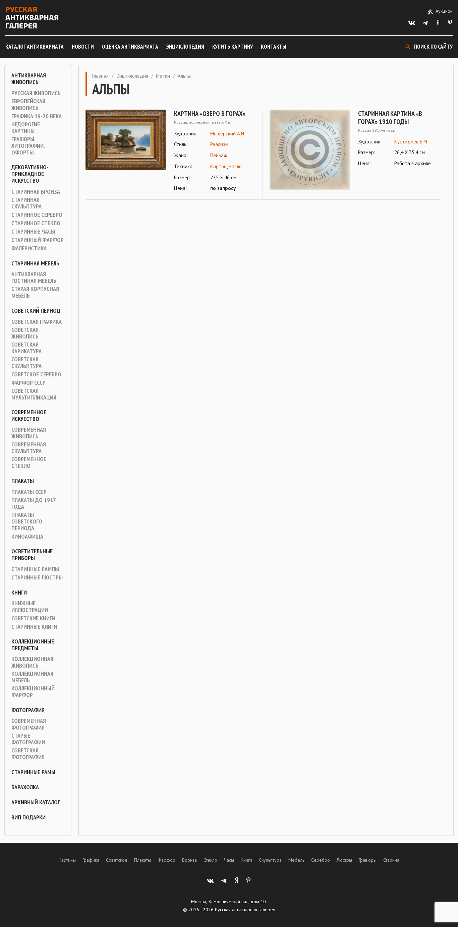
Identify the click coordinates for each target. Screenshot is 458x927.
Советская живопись (25, 333)
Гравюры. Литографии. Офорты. (28, 146)
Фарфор (166, 860)
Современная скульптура (28, 447)
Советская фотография (28, 753)
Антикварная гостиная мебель (33, 277)
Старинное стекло (35, 223)
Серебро (320, 860)
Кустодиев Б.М (410, 141)
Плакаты (22, 481)
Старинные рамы (33, 772)
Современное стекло (28, 462)
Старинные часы (33, 231)
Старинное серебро (36, 214)
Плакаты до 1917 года (33, 503)
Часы (229, 860)
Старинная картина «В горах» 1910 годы (390, 118)
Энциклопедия (185, 46)
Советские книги (33, 618)
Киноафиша (27, 536)
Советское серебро (36, 374)
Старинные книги (34, 626)
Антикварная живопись (28, 78)
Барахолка (25, 787)
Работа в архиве (412, 163)
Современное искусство (28, 415)
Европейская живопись (28, 104)
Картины (67, 860)
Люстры (344, 860)
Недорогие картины (25, 127)
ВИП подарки (28, 817)
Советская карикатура (26, 348)
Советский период (35, 310)
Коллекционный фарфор (33, 691)
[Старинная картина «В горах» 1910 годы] (310, 150)
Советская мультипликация (33, 394)
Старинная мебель (35, 263)
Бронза (189, 860)
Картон (218, 166)
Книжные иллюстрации (29, 606)
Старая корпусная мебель (35, 292)
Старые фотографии (28, 739)
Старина (391, 860)
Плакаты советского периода (26, 521)
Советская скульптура (26, 362)
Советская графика (36, 321)
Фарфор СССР (28, 382)
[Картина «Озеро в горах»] (125, 151)
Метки (163, 76)
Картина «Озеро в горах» (209, 114)
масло (235, 166)
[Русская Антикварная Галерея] (31, 17)
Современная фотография (28, 724)
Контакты (273, 46)
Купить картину (232, 46)
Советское (116, 860)
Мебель (296, 860)
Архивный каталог (35, 802)
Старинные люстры (37, 577)
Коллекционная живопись (32, 662)
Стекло (210, 860)
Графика (90, 860)
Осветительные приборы (32, 554)
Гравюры (368, 860)
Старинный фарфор (37, 240)
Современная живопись (28, 433)
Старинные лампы (35, 569)
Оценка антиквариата (130, 46)
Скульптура (270, 860)
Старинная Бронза (35, 191)
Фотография (28, 710)
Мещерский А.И (227, 133)
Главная (100, 76)
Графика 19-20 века (36, 116)
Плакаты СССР (29, 492)
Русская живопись (36, 93)
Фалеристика (29, 248)
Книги (19, 592)
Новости (83, 46)
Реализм (219, 144)
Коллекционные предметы (32, 645)
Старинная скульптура (26, 203)
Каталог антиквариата (34, 46)
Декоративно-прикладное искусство (30, 174)
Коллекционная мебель (32, 677)
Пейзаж (218, 155)
